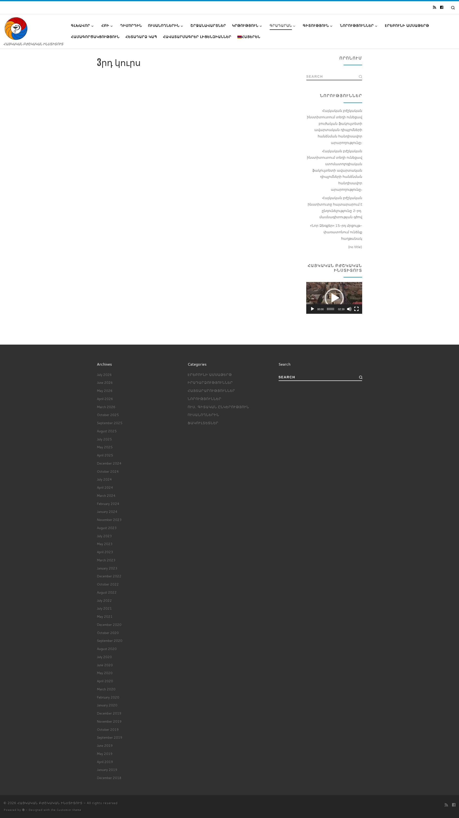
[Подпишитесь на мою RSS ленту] (434, 7)
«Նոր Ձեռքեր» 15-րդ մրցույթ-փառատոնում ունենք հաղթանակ (336, 232)
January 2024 (107, 511)
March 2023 (106, 560)
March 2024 (106, 495)
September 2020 (109, 640)
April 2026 (105, 398)
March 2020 (106, 689)
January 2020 (107, 705)
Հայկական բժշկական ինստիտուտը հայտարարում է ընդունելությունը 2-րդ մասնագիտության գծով (335, 207)
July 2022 (104, 600)
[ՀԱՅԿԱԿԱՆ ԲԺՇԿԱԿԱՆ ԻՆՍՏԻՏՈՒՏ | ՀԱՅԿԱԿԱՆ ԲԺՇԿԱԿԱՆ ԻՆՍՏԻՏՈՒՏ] (16, 28)
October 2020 (108, 632)
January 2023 (107, 568)
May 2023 (105, 544)
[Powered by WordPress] (23, 809)
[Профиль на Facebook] (441, 7)
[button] (334, 298)
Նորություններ (204, 398)
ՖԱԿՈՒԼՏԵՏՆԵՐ (203, 423)
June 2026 (105, 382)
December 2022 (109, 576)
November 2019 (109, 721)
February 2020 (108, 697)
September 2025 (109, 423)
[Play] (312, 309)
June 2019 (105, 745)
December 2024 (109, 463)
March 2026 (106, 407)
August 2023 (107, 527)
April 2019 (105, 761)
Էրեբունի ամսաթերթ (210, 374)
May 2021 (105, 616)
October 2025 (108, 414)
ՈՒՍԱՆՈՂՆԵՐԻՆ (203, 414)
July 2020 (104, 657)
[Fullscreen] (356, 309)
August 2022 (107, 592)
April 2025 (105, 455)
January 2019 (107, 769)
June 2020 (105, 665)
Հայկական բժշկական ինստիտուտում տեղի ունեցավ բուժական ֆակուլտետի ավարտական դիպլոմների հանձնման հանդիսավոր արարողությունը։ (334, 126)
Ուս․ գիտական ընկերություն (218, 407)
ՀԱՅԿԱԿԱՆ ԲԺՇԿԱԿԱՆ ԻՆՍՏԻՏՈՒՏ (49, 803)
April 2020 (105, 681)
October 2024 (108, 471)
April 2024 (105, 487)
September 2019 (109, 737)
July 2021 (104, 608)
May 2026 (105, 390)
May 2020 (105, 673)
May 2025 (105, 447)
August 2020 (107, 648)
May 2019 (105, 753)
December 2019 (109, 713)
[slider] (330, 309)
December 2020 (109, 624)
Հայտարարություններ (211, 390)
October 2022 (108, 584)
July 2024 (104, 479)
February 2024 (108, 503)
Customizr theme (69, 810)
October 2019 (108, 729)
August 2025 (107, 431)
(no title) (355, 246)
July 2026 (104, 374)
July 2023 (104, 536)
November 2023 (109, 519)
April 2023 (105, 552)
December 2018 (109, 777)
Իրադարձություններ (210, 382)
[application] (334, 298)
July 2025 (104, 439)
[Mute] (349, 309)
